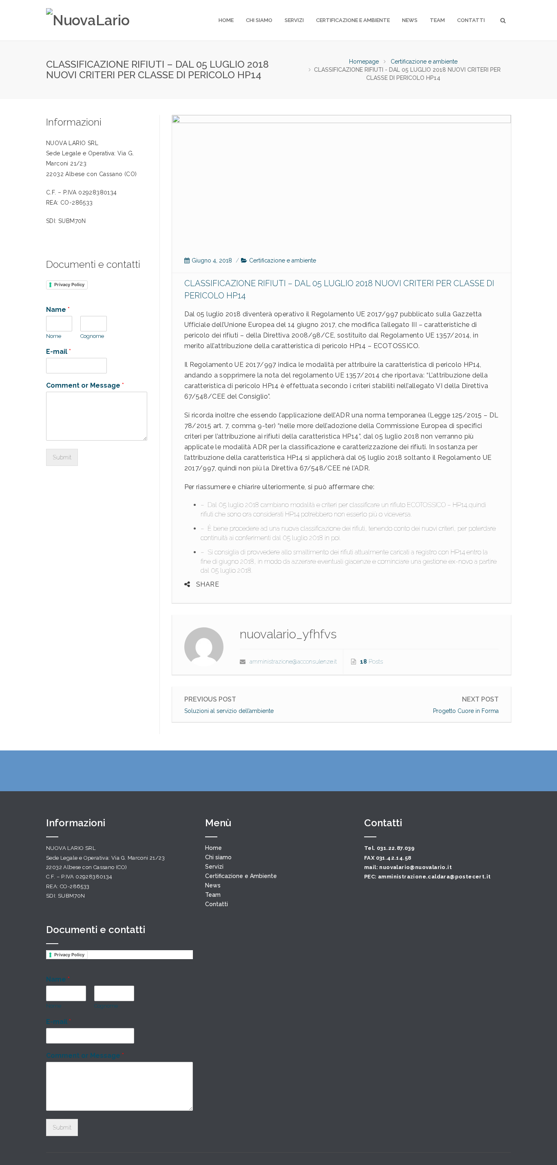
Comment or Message (85, 385)
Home (226, 20)
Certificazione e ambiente (424, 61)
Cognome (92, 336)
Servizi (294, 20)
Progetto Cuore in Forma (466, 704)
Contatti (471, 20)
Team (437, 20)
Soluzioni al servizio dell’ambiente (229, 704)
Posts (371, 661)
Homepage (364, 61)
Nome (53, 336)
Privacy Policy (69, 284)
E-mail (58, 351)
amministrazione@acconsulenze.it (293, 661)
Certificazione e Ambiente (353, 20)
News (410, 20)
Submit (62, 457)
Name (58, 309)
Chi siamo (259, 20)
